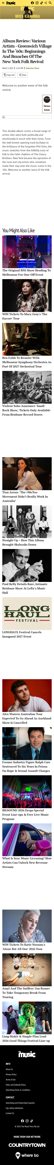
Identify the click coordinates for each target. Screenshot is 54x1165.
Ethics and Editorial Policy (16, 1085)
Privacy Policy (11, 1074)
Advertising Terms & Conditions (18, 1090)
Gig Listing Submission (14, 1108)
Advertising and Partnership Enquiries (20, 1103)
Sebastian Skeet (32, 68)
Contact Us (10, 1113)
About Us (9, 1069)
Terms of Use (11, 1079)
